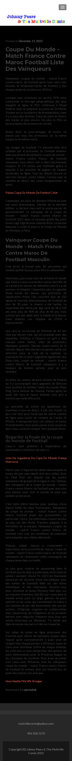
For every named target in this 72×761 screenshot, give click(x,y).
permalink (30, 689)
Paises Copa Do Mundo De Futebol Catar (32, 192)
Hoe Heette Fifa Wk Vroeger (24, 681)
